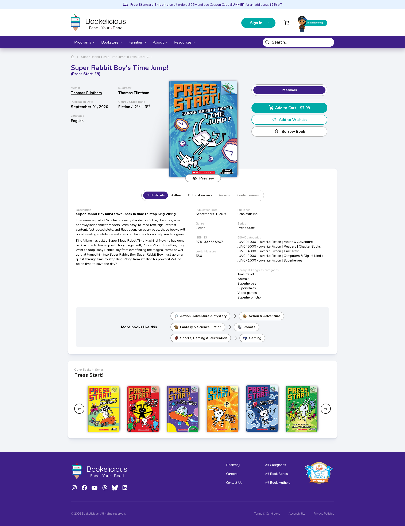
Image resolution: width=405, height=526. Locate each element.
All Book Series (276, 473)
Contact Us (234, 482)
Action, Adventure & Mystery (203, 316)
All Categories (275, 465)
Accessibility (297, 514)
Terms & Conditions (267, 514)
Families (136, 42)
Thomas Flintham (86, 92)
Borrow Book (289, 131)
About (158, 42)
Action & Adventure (264, 316)
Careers (232, 473)
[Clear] (329, 42)
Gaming (255, 338)
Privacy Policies (324, 514)
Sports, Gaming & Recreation (203, 338)
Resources (183, 42)
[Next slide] (326, 409)
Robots (249, 327)
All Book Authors (277, 482)
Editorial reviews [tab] (200, 195)
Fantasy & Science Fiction (200, 327)
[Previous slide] (79, 409)
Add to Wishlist (293, 119)
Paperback (289, 90)
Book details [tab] (156, 195)
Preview (206, 178)
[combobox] (298, 42)
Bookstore (110, 42)
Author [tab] (176, 195)
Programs (82, 42)
